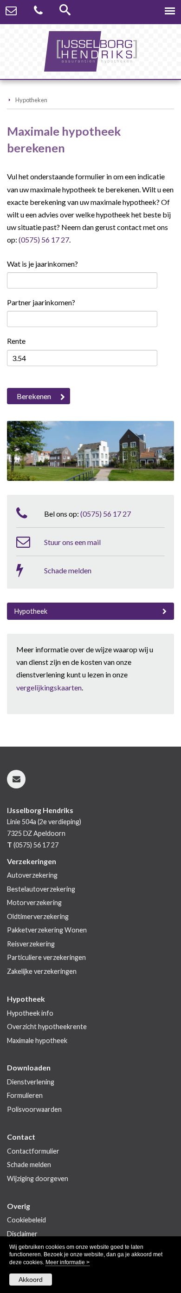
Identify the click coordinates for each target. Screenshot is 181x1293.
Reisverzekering (31, 944)
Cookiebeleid (26, 1220)
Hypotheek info (30, 1013)
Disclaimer (22, 1234)
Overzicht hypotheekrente (47, 1026)
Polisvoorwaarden (34, 1109)
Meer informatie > (67, 1262)
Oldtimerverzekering (38, 916)
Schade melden (67, 570)
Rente (16, 340)
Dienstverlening (30, 1082)
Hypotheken (31, 100)
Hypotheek (30, 611)
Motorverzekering (34, 902)
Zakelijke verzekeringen (42, 971)
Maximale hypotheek (37, 1040)
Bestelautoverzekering (41, 889)
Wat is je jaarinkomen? (42, 263)
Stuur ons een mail (72, 542)
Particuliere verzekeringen (46, 957)
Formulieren (25, 1095)
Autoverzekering (32, 875)
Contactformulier (33, 1151)
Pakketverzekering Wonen (47, 930)
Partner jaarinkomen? (41, 302)
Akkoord (31, 1279)
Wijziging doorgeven (37, 1178)
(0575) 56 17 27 (44, 239)
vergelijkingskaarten (49, 687)
